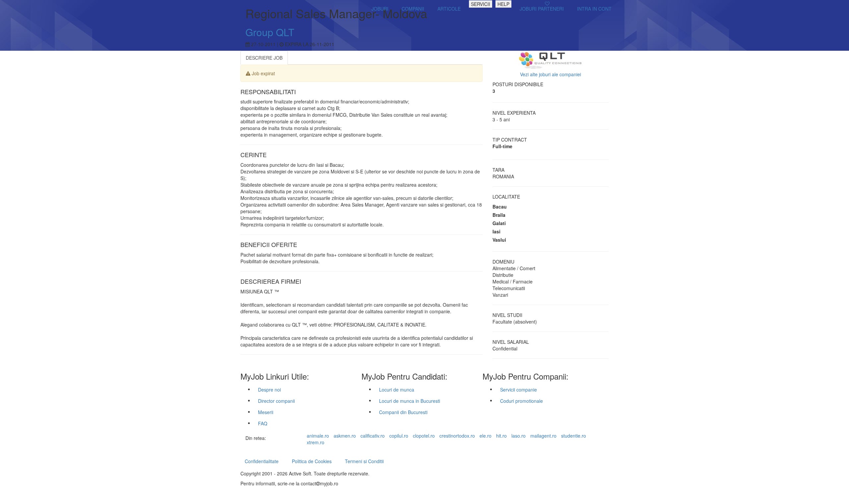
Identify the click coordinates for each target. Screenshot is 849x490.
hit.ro (501, 435)
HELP (503, 4)
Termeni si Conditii (364, 461)
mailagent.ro (543, 435)
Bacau (499, 206)
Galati (499, 223)
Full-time (502, 146)
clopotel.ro (424, 435)
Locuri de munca (396, 389)
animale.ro (318, 435)
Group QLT (269, 32)
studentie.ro (573, 435)
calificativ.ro (372, 435)
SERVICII (480, 4)
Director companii (276, 401)
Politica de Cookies (312, 461)
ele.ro (485, 435)
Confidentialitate (262, 461)
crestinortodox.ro (457, 435)
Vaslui (499, 239)
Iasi (496, 231)
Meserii (265, 412)
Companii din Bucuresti (403, 412)
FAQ (262, 423)
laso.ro (518, 435)
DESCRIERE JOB (264, 57)
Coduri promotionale (521, 401)
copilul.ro (398, 435)
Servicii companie (518, 389)
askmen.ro (345, 435)
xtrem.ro (315, 442)
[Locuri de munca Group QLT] (550, 60)
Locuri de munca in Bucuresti (409, 401)
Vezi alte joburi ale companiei (550, 74)
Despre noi (269, 389)
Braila (498, 215)
